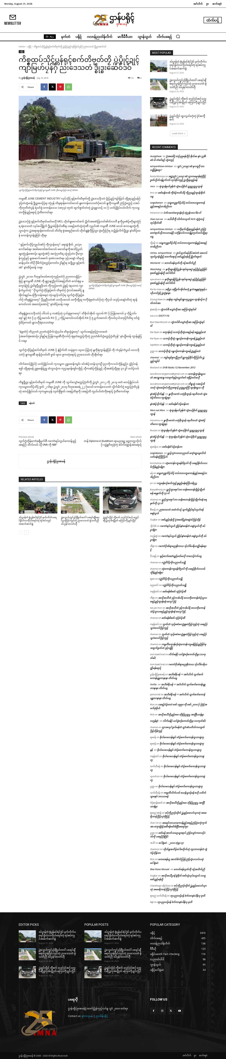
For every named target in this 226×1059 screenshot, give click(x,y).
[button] (178, 36)
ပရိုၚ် (29, 46)
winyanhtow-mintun (161, 166)
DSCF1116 (163, 315)
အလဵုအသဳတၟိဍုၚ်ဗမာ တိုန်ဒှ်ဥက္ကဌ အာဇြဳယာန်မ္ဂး (181, 714)
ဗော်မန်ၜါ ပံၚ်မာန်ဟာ (179, 403)
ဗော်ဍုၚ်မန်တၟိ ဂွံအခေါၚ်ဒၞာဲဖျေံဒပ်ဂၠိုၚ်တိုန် (180, 519)
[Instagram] (162, 1010)
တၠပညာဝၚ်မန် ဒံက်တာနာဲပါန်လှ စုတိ (187, 895)
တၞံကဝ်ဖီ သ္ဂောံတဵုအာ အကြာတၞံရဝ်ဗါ (178, 309)
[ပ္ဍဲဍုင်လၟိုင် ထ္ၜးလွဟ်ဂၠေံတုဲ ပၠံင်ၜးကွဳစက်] (158, 120)
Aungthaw (155, 156)
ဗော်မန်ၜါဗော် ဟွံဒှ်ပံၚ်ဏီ (174, 591)
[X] (52, 86)
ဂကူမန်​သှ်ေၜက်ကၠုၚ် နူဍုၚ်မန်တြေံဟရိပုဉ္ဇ (177, 483)
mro (152, 186)
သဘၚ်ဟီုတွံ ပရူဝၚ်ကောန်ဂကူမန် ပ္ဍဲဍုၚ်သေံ (184, 338)
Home (22, 46)
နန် (151, 749)
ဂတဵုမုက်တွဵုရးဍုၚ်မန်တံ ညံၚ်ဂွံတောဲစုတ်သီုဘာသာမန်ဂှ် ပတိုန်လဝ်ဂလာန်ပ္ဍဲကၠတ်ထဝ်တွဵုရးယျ (178, 232)
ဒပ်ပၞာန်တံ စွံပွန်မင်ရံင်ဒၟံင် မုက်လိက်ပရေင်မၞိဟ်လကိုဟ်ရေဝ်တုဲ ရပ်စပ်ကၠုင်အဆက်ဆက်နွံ (38, 520)
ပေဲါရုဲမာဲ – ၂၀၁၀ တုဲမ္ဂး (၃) (171, 842)
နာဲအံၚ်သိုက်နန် (157, 393)
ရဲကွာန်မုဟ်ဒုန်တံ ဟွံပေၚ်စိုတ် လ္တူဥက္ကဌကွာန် (180, 186)
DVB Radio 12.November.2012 (179, 367)
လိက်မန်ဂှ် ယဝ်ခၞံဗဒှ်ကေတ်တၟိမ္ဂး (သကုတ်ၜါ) (184, 720)
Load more (177, 133)
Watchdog (155, 269)
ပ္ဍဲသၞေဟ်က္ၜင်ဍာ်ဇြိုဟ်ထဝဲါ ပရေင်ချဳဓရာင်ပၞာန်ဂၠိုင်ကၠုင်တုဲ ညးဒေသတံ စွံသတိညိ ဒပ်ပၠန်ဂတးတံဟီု (80, 520)
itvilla (153, 684)
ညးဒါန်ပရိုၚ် (102, 1016)
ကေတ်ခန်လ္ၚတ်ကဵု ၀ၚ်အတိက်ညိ (180, 262)
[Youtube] (179, 1010)
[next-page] (26, 532)
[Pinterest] (60, 86)
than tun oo (156, 219)
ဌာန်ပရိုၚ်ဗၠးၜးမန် (28, 77)
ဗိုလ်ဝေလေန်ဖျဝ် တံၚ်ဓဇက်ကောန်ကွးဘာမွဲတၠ (182, 737)
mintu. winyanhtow (161, 252)
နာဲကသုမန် (87, 1016)
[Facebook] (44, 86)
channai (154, 357)
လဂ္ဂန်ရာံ (154, 720)
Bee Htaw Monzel (159, 869)
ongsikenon (156, 202)
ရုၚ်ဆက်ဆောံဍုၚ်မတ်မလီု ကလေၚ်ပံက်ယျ (180, 556)
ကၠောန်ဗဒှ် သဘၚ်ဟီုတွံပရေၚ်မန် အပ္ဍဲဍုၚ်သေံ (184, 332)
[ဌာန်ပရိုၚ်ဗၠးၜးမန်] (33, 461)
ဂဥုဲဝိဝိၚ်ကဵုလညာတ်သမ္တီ (174, 562)
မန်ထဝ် (32, 403)
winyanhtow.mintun (161, 229)
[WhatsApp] (68, 86)
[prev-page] (21, 532)
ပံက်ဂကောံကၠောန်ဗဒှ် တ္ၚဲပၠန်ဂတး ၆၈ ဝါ (182, 212)
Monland (155, 262)
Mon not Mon (157, 410)
